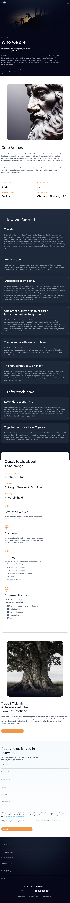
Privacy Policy (10, 816)
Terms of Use (28, 886)
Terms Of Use (20, 816)
